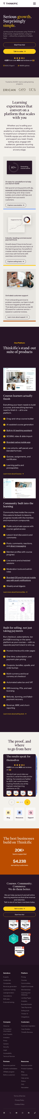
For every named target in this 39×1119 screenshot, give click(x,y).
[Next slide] (27, 802)
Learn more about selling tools (13, 714)
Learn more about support (17, 317)
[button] (17, 802)
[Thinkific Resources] (19, 814)
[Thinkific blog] (8, 814)
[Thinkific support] (31, 814)
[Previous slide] (12, 802)
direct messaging (18, 546)
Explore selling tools (15, 261)
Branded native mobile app (18, 442)
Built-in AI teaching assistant (19, 430)
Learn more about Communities (14, 592)
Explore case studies (15, 205)
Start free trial (19, 45)
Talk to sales (18, 51)
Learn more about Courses (12, 474)
